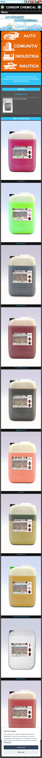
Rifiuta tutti (21, 752)
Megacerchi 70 (21, 430)
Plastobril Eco (21, 679)
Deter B (21, 492)
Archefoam (21, 181)
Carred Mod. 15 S (21, 368)
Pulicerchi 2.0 (21, 305)
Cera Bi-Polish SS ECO (21, 616)
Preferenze (7, 742)
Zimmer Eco (21, 554)
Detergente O (21, 243)
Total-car (21, 94)
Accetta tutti (21, 747)
